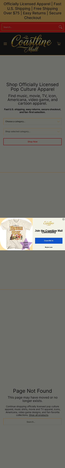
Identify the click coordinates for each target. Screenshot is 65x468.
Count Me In (48, 241)
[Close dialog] (63, 219)
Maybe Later (49, 247)
